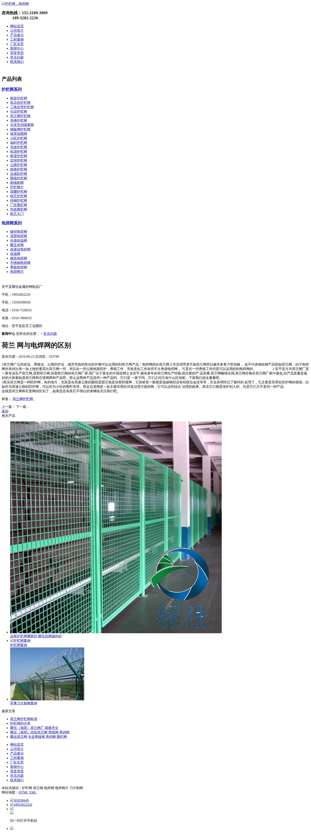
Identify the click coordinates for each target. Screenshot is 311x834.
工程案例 (17, 39)
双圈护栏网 (18, 191)
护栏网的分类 (20, 723)
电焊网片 (17, 271)
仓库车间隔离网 (22, 125)
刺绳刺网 (17, 182)
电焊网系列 (12, 223)
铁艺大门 (17, 214)
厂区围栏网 (18, 205)
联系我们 (17, 62)
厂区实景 (17, 44)
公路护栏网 (18, 165)
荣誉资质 (17, 53)
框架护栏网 (18, 98)
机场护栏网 (18, 151)
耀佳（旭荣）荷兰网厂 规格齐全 (34, 728)
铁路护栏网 (18, 169)
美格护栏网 (18, 120)
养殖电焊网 (18, 267)
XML (33, 792)
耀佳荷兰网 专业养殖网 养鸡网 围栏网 (38, 736)
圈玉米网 (17, 245)
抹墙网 (15, 254)
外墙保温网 (18, 240)
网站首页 (17, 26)
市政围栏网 (18, 209)
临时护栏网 (18, 142)
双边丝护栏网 (20, 102)
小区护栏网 (18, 138)
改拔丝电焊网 (20, 249)
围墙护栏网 (18, 178)
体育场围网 (18, 134)
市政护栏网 (18, 147)
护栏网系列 (12, 89)
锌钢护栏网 (18, 200)
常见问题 (17, 57)
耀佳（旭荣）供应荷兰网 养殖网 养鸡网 (39, 732)
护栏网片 (17, 187)
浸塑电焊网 (18, 236)
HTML (23, 792)
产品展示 (17, 35)
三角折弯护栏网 (22, 107)
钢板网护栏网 (20, 129)
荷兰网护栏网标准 (23, 719)
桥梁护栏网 (18, 156)
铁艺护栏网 (18, 196)
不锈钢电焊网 (20, 263)
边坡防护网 (18, 174)
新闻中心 (17, 48)
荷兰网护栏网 (20, 116)
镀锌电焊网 (18, 231)
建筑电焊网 (18, 258)
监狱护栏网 (18, 160)
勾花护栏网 (18, 111)
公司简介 (17, 30)
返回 (5, 411)
